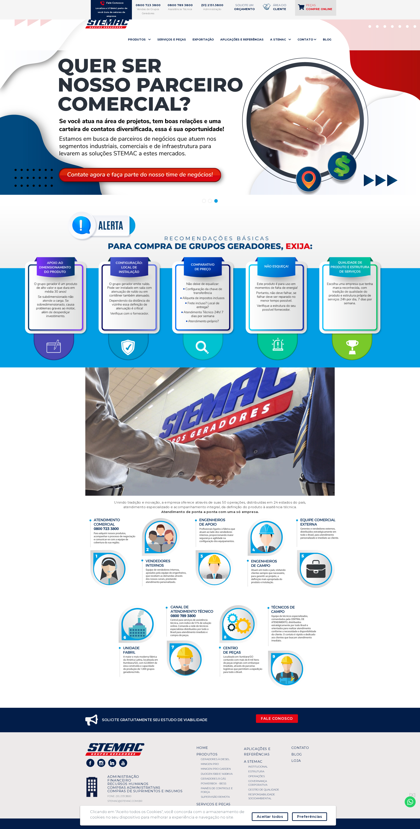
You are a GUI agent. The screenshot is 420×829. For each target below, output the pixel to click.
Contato (300, 748)
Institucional (258, 766)
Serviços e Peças (213, 804)
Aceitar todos (270, 817)
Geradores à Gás (213, 778)
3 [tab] (216, 201)
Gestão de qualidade (263, 789)
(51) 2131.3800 (212, 5)
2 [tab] (210, 201)
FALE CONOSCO (277, 719)
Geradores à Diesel (215, 759)
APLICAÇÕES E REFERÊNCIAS (242, 39)
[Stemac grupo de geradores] (107, 23)
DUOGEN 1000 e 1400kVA (217, 773)
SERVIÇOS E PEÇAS (171, 39)
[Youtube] (123, 763)
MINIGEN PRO (210, 764)
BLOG (327, 39)
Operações (256, 776)
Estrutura (256, 771)
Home (202, 748)
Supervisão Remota (215, 796)
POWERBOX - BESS (213, 783)
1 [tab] (204, 201)
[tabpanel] (210, 97)
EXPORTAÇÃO (203, 39)
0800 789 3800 (180, 5)
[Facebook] (90, 763)
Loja (296, 761)
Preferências (309, 817)
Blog (296, 754)
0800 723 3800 (148, 5)
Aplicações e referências (257, 751)
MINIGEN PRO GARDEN (216, 768)
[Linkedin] (112, 763)
